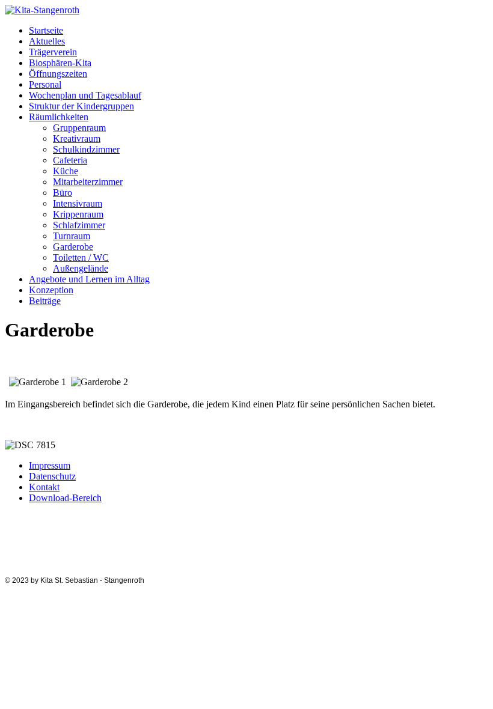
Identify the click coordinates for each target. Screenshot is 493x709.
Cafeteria (70, 160)
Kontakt (44, 487)
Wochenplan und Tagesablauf (85, 95)
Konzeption (51, 290)
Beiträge (45, 301)
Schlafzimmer (79, 225)
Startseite (46, 30)
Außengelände (80, 268)
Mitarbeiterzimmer (88, 182)
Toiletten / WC (81, 257)
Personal (45, 84)
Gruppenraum (79, 128)
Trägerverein (53, 52)
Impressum (49, 465)
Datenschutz (52, 476)
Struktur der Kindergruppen (81, 106)
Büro (62, 192)
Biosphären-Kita (60, 63)
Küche (65, 171)
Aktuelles (47, 41)
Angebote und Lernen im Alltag (89, 279)
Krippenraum (78, 214)
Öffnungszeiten (58, 73)
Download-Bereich (65, 498)
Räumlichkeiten (58, 117)
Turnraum (71, 236)
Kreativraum (76, 138)
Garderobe (73, 247)
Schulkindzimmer (86, 149)
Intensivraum (77, 203)
